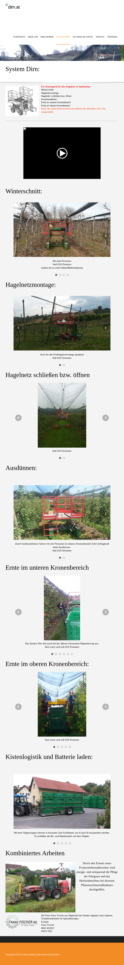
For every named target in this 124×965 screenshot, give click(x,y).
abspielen (62, 153)
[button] (56, 275)
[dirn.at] (45, 17)
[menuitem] (19, 40)
